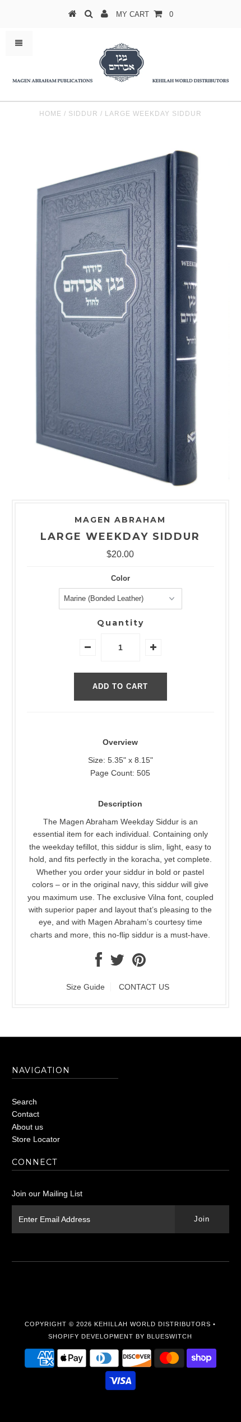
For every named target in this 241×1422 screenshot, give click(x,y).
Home (50, 114)
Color (120, 578)
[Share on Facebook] (98, 962)
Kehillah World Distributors (152, 1324)
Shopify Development (90, 1336)
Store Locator (36, 1139)
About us (27, 1126)
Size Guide (85, 986)
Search (24, 1101)
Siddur (83, 114)
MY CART (144, 14)
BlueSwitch (169, 1336)
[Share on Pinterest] (139, 962)
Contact (25, 1113)
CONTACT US (144, 986)
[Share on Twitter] (117, 962)
